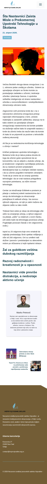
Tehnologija (7, 37)
